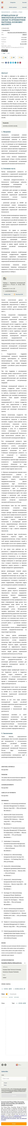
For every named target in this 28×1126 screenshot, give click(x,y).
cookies (3, 1115)
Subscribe (14, 1095)
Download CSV (19, 294)
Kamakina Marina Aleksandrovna (11, 963)
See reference (7, 810)
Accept (14, 1123)
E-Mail (2, 1075)
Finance (20, 12)
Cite (21, 57)
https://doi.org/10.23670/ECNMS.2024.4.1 (17, 32)
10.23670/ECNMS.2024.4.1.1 (11, 291)
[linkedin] (15, 63)
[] (21, 176)
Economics (15, 12)
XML (6, 57)
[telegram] (13, 63)
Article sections (13, 7)
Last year (11, 997)
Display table (7, 294)
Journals (24, 2)
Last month (16, 997)
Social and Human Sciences (6, 12)
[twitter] (11, 63)
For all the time (4, 997)
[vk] (8, 63)
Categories (13, 2)
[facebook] (6, 63)
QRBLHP (24, 34)
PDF (14, 57)
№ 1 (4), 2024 (23, 43)
